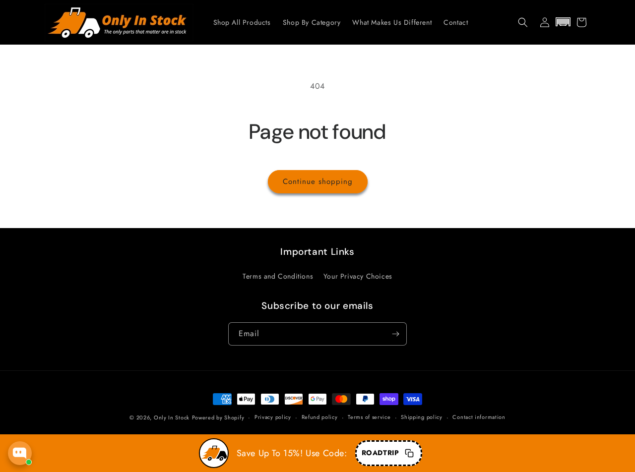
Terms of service (369, 417)
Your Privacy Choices (357, 276)
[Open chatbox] (20, 453)
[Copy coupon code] (409, 453)
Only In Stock (172, 417)
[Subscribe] (395, 334)
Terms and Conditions (278, 276)
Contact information (478, 417)
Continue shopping (318, 181)
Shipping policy (422, 417)
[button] (523, 22)
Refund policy (320, 417)
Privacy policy (272, 417)
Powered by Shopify (218, 417)
